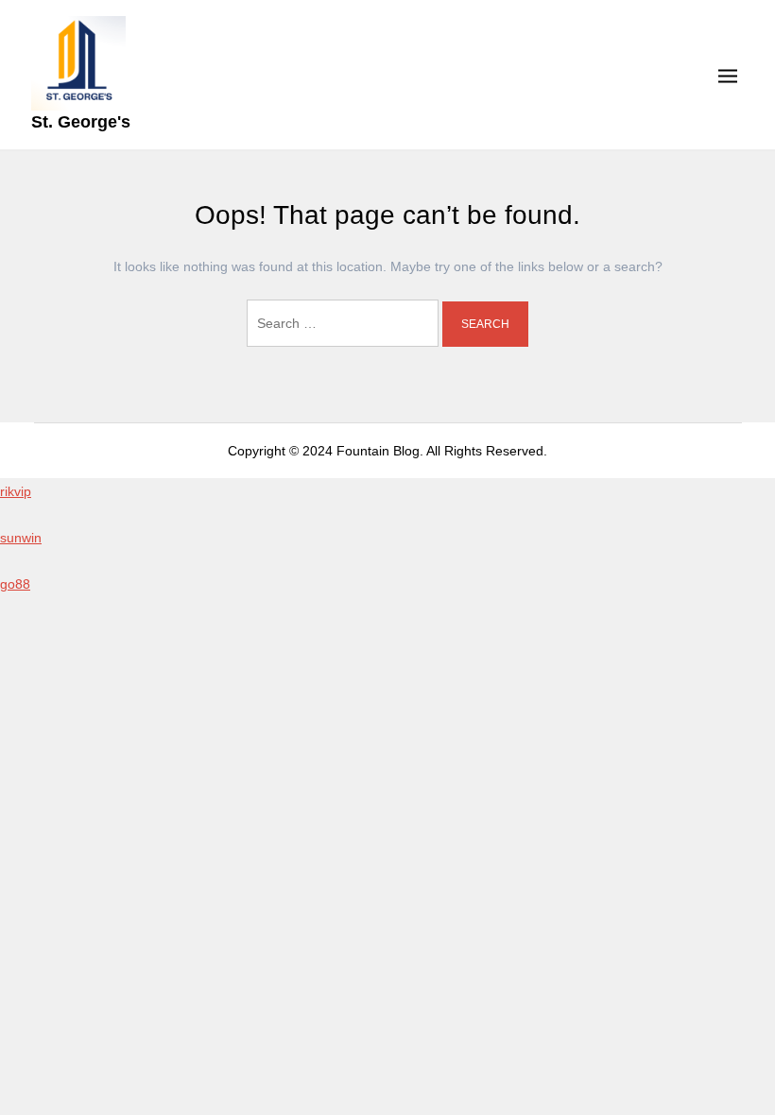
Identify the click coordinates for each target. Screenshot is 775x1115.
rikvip (15, 491)
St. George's (80, 121)
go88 (15, 584)
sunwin (21, 537)
